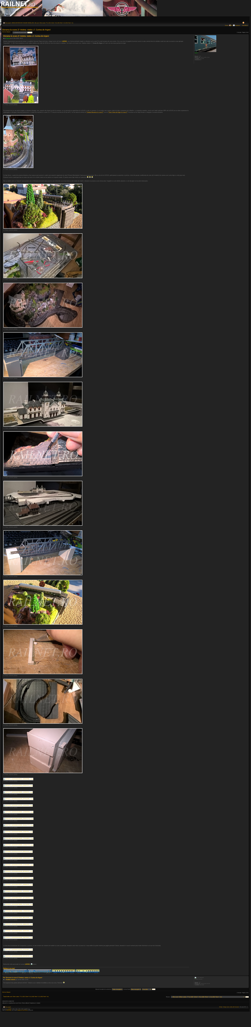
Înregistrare (237, 25)
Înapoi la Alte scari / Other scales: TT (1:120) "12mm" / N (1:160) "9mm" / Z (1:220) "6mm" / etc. (26, 996)
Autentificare (245, 25)
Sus (247, 974)
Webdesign (9, 1010)
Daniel (8, 38)
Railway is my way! (9, 968)
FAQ (232, 25)
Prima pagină (8, 22)
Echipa (220, 1006)
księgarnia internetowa (22, 1010)
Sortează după (127, 989)
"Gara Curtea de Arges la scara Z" (117, 112)
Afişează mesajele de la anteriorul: (103, 989)
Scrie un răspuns (6, 31)
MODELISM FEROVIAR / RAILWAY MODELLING (23, 22)
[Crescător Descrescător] (149, 989)
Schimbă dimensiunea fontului (246, 23)
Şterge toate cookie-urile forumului (231, 1006)
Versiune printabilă (243, 23)
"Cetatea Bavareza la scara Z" (95, 112)
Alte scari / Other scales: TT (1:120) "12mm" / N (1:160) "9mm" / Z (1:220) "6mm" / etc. (54, 22)
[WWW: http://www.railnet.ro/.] (196, 62)
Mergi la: (168, 996)
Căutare (227, 25)
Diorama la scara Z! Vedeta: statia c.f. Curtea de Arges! (26, 30)
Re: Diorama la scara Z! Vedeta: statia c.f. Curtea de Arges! (22, 977)
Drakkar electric (10, 979)
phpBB (9, 1009)
